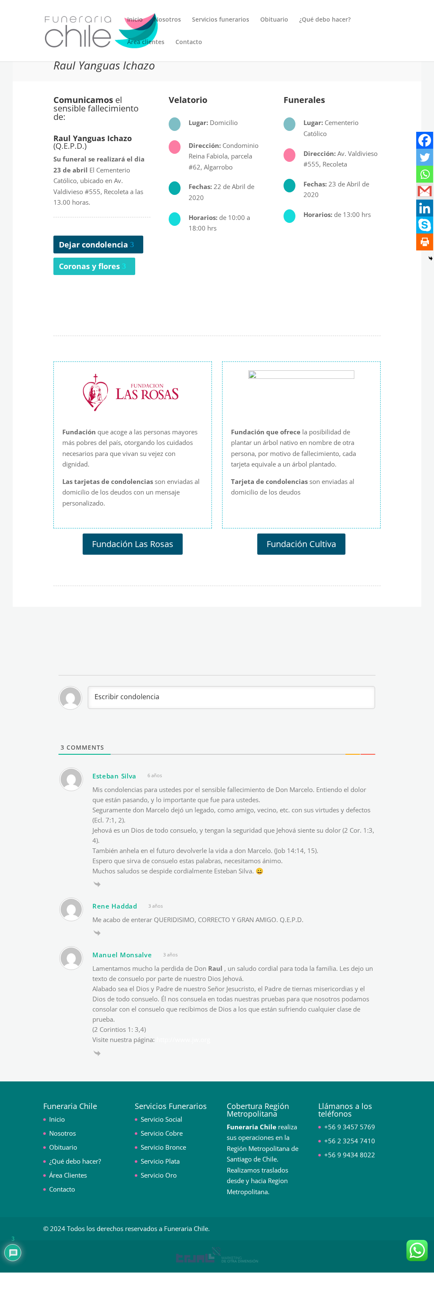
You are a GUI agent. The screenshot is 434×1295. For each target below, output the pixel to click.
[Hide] (430, 258)
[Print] (424, 241)
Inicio (135, 20)
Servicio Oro (159, 1175)
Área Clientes (68, 1175)
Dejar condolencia (93, 244)
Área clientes (145, 42)
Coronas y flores (89, 266)
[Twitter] (424, 157)
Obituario (274, 20)
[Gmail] (424, 191)
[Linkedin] (424, 208)
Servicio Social (161, 1119)
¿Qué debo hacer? (325, 20)
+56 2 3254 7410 (349, 1141)
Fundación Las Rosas (132, 544)
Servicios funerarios (220, 20)
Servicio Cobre (162, 1133)
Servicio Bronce (163, 1147)
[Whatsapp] (424, 174)
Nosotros (167, 20)
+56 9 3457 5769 (349, 1127)
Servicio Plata (160, 1161)
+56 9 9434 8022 (349, 1154)
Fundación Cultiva (301, 544)
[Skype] (424, 225)
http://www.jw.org (183, 1039)
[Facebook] (424, 140)
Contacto (188, 42)
